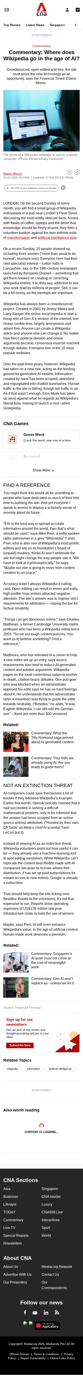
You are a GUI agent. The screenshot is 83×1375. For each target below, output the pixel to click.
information (33, 1068)
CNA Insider (51, 1196)
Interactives (51, 1220)
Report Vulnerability (33, 1358)
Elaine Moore (12, 173)
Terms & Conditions (46, 1354)
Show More (41, 470)
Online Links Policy (62, 1358)
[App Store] (31, 1324)
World (46, 1235)
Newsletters (12, 1243)
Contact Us (50, 1274)
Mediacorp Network (57, 1267)
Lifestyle (9, 1204)
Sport (46, 1228)
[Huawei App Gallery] (47, 1325)
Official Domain (19, 1354)
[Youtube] (35, 1313)
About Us (10, 1267)
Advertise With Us (17, 1274)
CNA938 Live (52, 1212)
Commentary (42, 46)
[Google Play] (25, 1324)
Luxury (47, 1204)
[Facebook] (25, 1313)
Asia (6, 1189)
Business (10, 1196)
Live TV (9, 1228)
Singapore (57, 25)
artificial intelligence (60, 1068)
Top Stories (12, 25)
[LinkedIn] (46, 1313)
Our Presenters (15, 1282)
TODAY (9, 1212)
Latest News (35, 25)
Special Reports (16, 1235)
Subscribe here (20, 1045)
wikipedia (12, 1068)
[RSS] (57, 1313)
